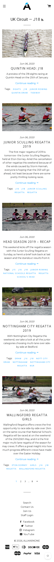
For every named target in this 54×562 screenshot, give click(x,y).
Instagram (28, 530)
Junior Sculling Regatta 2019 (27, 144)
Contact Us (27, 507)
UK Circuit (19, 19)
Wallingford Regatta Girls (27, 417)
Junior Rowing (38, 89)
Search (27, 502)
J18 (25, 89)
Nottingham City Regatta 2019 (27, 328)
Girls (33, 465)
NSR (32, 365)
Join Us (27, 511)
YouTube (28, 534)
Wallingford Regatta (32, 468)
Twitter (28, 526)
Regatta (32, 192)
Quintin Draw (20, 92)
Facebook (28, 521)
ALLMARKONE (31, 540)
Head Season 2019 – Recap (27, 242)
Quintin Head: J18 (27, 68)
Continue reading (25, 83)
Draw (18, 358)
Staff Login (27, 515)
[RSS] (42, 19)
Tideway (35, 92)
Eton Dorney (19, 465)
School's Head (26, 277)
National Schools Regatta (19, 273)
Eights (17, 89)
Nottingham (20, 362)
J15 (14, 269)
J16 (17, 188)
